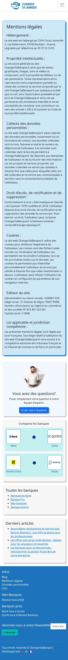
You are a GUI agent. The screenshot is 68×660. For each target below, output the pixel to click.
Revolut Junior (13, 471)
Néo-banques (19, 503)
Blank (13, 445)
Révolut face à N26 (13, 600)
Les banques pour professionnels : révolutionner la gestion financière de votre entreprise (33, 551)
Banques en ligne (21, 495)
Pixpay (54, 471)
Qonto (54, 445)
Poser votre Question (34, 410)
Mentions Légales (12, 581)
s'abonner (10, 632)
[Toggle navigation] (62, 5)
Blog (4, 577)
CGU (4, 588)
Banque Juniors (20, 507)
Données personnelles (15, 584)
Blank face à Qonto (13, 611)
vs (34, 437)
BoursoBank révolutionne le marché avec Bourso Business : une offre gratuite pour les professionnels (35, 532)
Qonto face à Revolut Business (20, 615)
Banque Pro (18, 499)
